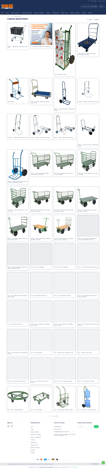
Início (2, 12)
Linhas (7, 12)
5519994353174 (57, 426)
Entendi (75, 467)
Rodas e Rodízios (15, 12)
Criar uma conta (101, 1)
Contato (90, 12)
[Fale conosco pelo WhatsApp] (103, 462)
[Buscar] (95, 6)
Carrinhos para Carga (27, 12)
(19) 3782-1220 (57, 429)
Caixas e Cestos (64, 12)
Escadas (84, 12)
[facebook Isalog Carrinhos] (12, 426)
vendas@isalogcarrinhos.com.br (61, 431)
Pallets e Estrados (75, 12)
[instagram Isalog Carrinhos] (8, 426)
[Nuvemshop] (94, 464)
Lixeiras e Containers (39, 12)
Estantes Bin (55, 12)
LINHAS (11, 16)
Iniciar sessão (93, 1)
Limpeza (48, 12)
